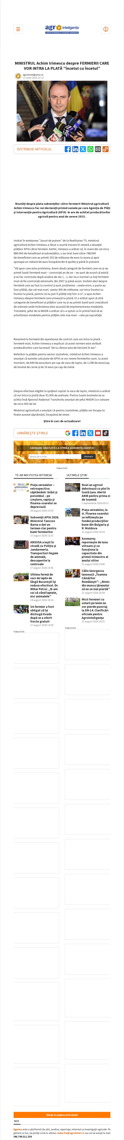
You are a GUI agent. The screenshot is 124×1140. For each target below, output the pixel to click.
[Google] (68, 433)
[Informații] (105, 29)
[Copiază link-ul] (106, 149)
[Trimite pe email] (98, 149)
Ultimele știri (77, 475)
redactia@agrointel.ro (70, 1133)
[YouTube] (98, 433)
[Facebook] (68, 149)
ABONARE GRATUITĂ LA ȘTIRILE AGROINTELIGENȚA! (62, 448)
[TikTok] (106, 433)
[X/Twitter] (90, 433)
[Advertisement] (62, 11)
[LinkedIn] (75, 149)
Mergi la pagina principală (62, 1115)
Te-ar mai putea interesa (33, 475)
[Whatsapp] (90, 149)
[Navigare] (18, 29)
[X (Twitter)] (83, 149)
